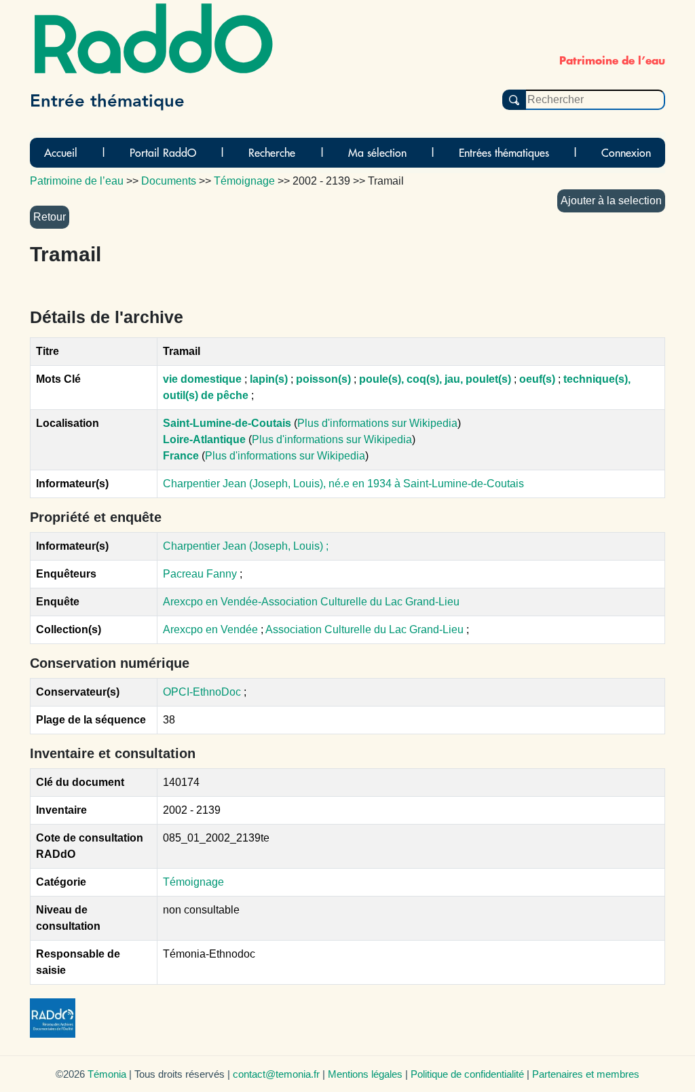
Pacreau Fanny (200, 574)
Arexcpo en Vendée (212, 629)
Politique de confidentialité (467, 1074)
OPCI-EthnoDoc (202, 692)
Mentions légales (365, 1074)
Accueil (60, 152)
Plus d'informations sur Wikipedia (377, 423)
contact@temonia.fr (276, 1074)
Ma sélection (377, 152)
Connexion (626, 152)
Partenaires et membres (585, 1074)
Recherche (271, 152)
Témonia (107, 1074)
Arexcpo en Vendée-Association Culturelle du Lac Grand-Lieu (311, 601)
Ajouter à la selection (611, 200)
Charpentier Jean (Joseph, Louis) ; (245, 546)
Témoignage (193, 882)
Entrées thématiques (504, 152)
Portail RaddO (163, 152)
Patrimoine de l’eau (77, 181)
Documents (168, 181)
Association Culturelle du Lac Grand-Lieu (365, 629)
